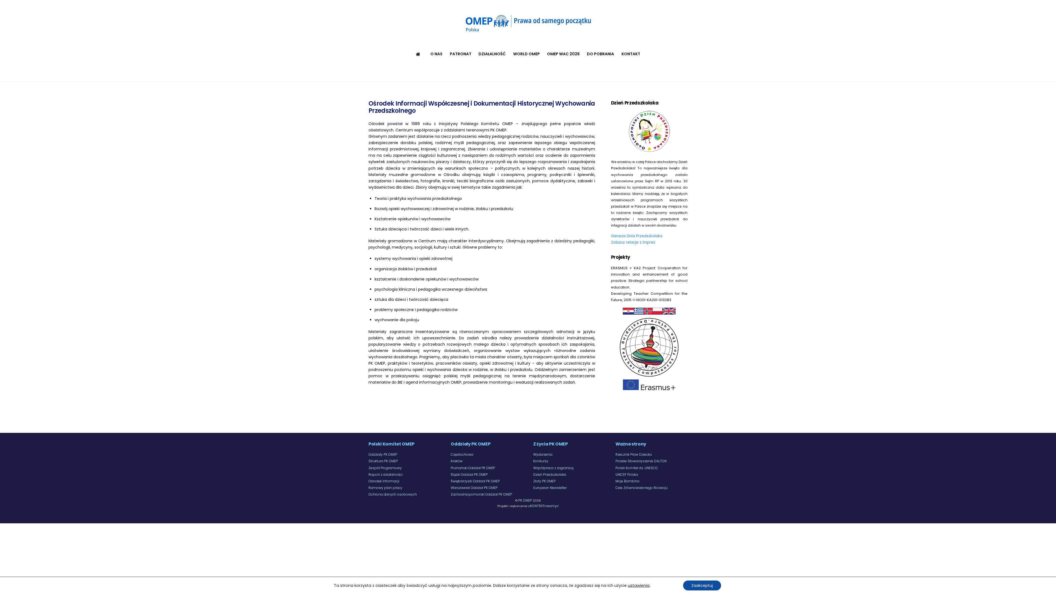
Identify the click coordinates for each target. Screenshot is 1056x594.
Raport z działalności (386, 474)
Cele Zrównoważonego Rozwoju (641, 487)
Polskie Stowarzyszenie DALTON (641, 461)
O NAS (436, 54)
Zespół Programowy (385, 468)
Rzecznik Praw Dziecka (633, 454)
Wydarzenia (542, 454)
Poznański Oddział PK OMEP (473, 468)
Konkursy (540, 461)
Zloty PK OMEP (544, 481)
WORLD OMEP (526, 54)
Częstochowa (462, 454)
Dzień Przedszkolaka (549, 474)
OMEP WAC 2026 (563, 54)
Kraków (457, 461)
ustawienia (639, 585)
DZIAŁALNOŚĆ (492, 54)
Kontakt (631, 54)
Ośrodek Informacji (384, 481)
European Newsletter (550, 487)
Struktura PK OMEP (383, 461)
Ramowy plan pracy (385, 487)
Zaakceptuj (702, 585)
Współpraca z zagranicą (553, 468)
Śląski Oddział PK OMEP (469, 474)
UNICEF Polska (626, 474)
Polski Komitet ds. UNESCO (636, 468)
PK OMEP (525, 500)
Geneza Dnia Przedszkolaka (636, 236)
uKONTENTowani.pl (543, 506)
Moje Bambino (627, 481)
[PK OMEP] (528, 32)
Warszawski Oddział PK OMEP (474, 487)
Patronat (460, 54)
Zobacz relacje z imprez (633, 242)
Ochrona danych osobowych (393, 494)
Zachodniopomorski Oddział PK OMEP (481, 494)
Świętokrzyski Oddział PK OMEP (475, 481)
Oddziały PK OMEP (383, 454)
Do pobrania (600, 54)
